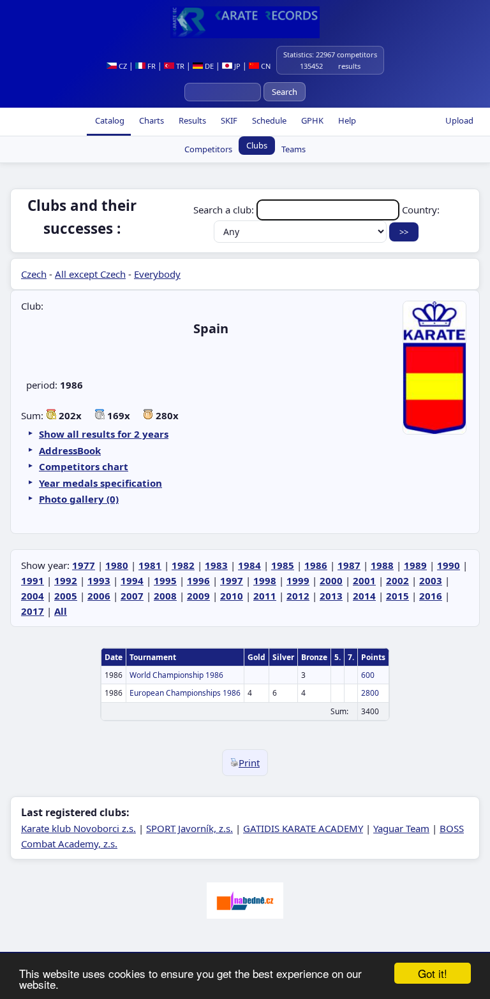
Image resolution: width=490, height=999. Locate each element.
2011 (264, 595)
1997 (231, 580)
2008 (165, 595)
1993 (98, 580)
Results (191, 120)
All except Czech (90, 274)
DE (208, 66)
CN (265, 66)
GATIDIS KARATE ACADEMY (303, 828)
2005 (65, 595)
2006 (98, 595)
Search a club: (224, 209)
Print (249, 762)
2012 (297, 595)
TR (179, 66)
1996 (198, 580)
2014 (364, 595)
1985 (282, 565)
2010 (231, 595)
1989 (415, 565)
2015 (397, 595)
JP (236, 66)
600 (368, 675)
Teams (293, 149)
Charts (150, 120)
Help (346, 120)
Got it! (432, 973)
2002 (397, 580)
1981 (149, 565)
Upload (459, 120)
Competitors (208, 149)
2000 (331, 580)
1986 (315, 565)
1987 (349, 565)
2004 (32, 595)
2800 (370, 692)
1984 (249, 565)
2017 (32, 611)
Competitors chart (83, 466)
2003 (430, 580)
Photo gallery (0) (79, 498)
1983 (216, 565)
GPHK (311, 120)
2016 (430, 595)
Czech (34, 274)
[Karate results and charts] (245, 22)
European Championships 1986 (185, 692)
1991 (32, 580)
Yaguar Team (401, 828)
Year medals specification (100, 483)
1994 (132, 580)
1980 (116, 565)
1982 (183, 565)
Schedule (268, 120)
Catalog (108, 120)
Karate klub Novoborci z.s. (78, 828)
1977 (83, 565)
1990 (448, 565)
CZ (122, 66)
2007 (132, 595)
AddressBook (70, 450)
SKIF (228, 120)
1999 (297, 580)
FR (150, 66)
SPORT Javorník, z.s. (189, 828)
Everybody (157, 274)
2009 (198, 595)
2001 (364, 580)
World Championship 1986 (176, 675)
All (60, 611)
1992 (65, 580)
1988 (382, 565)
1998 (264, 580)
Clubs (256, 145)
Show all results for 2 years (103, 434)
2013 (331, 595)
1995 (165, 580)
